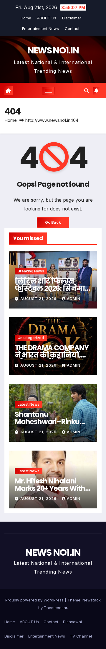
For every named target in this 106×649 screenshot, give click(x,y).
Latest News (28, 404)
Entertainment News (40, 28)
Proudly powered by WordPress (35, 600)
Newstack (91, 600)
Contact (72, 28)
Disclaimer (71, 18)
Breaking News (31, 271)
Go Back (53, 222)
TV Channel (81, 636)
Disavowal (72, 621)
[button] (86, 91)
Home (26, 18)
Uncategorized (31, 338)
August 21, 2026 (39, 298)
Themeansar (55, 607)
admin (73, 298)
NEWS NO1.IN (53, 50)
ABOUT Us (46, 18)
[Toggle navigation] (48, 91)
